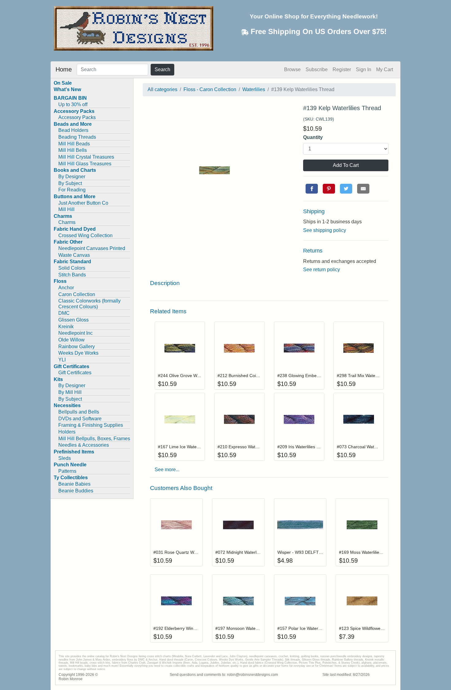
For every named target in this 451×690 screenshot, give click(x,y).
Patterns (67, 471)
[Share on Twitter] (346, 189)
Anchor (66, 287)
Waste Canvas (74, 255)
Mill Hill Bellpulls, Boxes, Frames (94, 438)
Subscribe (317, 69)
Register (342, 69)
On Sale (63, 83)
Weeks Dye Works (78, 353)
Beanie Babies (74, 484)
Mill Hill (66, 209)
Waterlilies (253, 89)
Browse (292, 69)
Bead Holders (73, 130)
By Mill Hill (70, 392)
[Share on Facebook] (312, 189)
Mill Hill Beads (74, 143)
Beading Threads (77, 137)
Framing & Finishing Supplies (90, 425)
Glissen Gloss (73, 319)
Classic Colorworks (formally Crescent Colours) (89, 303)
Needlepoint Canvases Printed (91, 248)
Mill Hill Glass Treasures (84, 163)
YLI (62, 359)
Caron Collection (76, 294)
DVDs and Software (80, 418)
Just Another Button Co (83, 203)
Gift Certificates (74, 372)
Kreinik (66, 326)
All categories (162, 89)
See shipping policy (324, 230)
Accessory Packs (77, 117)
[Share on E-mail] (363, 189)
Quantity (313, 137)
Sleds (64, 458)
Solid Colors (71, 268)
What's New (67, 89)
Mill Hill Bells (72, 150)
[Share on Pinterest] (329, 189)
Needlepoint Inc (75, 333)
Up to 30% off (72, 104)
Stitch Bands (72, 274)
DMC (64, 313)
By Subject (70, 183)
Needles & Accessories (83, 445)
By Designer (71, 176)
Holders (66, 431)
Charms (66, 222)
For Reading (72, 189)
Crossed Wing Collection (85, 235)
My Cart (384, 69)
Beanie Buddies (75, 490)
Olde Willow (71, 339)
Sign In (363, 69)
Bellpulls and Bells (78, 411)
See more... (167, 469)
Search (162, 69)
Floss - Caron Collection (209, 89)
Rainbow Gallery (76, 346)
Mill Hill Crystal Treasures (86, 157)
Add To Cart (346, 165)
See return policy (321, 269)
